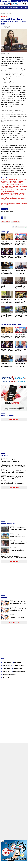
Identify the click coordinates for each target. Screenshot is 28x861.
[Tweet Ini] (16, 227)
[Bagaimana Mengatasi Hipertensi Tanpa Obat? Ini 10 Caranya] (5, 617)
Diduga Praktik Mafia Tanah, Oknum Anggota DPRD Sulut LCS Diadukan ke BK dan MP (18, 542)
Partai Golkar (6, 221)
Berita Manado (7, 662)
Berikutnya (5, 209)
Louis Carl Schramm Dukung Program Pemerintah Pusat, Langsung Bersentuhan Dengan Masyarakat (14, 186)
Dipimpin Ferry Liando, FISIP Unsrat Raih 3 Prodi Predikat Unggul (13, 190)
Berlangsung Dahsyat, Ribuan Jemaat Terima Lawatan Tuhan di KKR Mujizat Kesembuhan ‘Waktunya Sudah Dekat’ (12, 482)
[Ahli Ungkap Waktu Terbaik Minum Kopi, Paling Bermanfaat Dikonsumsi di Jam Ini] (5, 610)
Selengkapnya (13, 419)
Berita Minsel (6, 668)
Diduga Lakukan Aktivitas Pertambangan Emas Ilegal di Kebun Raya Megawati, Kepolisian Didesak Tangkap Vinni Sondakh (18, 528)
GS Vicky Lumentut (18, 665)
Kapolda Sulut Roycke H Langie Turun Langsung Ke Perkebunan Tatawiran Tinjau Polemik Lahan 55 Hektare (18, 549)
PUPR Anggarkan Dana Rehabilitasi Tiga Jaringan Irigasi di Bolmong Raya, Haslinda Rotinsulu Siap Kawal (21, 286)
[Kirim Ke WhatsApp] (25, 227)
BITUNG (3, 16)
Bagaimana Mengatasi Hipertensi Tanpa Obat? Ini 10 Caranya (18, 616)
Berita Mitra (17, 662)
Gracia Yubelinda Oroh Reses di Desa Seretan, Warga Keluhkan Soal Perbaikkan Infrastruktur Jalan (21, 315)
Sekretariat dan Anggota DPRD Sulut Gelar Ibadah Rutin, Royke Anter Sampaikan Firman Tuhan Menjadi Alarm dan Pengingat (14, 471)
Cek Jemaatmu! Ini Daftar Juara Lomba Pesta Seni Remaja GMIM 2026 (12, 460)
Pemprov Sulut (17, 668)
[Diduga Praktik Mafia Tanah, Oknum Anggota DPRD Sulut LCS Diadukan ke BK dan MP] (5, 543)
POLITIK (8, 16)
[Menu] (2, 4)
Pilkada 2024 (6, 671)
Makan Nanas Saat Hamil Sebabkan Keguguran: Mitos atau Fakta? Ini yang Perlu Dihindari (18, 602)
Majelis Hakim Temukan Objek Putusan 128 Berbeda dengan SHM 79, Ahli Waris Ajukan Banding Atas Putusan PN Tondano (18, 535)
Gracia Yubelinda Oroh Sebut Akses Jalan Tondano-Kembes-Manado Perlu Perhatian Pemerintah (14, 203)
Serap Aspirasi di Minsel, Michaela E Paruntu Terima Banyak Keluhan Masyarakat (6, 315)
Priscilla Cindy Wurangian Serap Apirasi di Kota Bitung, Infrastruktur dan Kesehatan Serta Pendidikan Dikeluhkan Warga (20, 301)
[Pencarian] (26, 4)
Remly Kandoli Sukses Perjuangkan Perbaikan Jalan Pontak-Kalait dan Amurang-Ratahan (6, 286)
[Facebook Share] (13, 227)
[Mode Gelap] (23, 4)
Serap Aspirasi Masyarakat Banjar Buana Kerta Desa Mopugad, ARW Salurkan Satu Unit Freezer (13, 198)
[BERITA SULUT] (11, 4)
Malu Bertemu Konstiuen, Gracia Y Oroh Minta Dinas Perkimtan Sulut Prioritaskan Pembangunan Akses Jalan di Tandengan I (7, 301)
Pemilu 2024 (15, 221)
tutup (3, 841)
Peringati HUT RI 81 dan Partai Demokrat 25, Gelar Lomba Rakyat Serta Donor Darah (13, 194)
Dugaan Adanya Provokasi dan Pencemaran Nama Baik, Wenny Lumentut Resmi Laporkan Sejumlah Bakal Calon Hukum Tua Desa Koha (13, 556)
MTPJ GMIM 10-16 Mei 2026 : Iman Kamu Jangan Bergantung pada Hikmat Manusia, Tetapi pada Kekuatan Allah (13, 477)
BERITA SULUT (7, 26)
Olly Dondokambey (19, 671)
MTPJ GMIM (6, 677)
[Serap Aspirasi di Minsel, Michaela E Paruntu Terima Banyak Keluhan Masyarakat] (7, 309)
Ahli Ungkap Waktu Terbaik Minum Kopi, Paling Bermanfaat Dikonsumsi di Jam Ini (18, 609)
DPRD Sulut (6, 665)
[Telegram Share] (22, 227)
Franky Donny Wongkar (9, 674)
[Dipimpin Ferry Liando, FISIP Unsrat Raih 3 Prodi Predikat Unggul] (7, 251)
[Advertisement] (14, 437)
